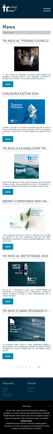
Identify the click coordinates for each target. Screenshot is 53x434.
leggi (7, 84)
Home (6, 32)
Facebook (30, 388)
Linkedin (30, 390)
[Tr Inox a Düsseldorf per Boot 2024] (14, 178)
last (38, 367)
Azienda (5, 388)
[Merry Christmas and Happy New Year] (20, 231)
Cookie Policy (7, 396)
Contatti (5, 390)
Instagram (30, 392)
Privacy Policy (7, 394)
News (4, 392)
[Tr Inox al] (14, 70)
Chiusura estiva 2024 (20, 93)
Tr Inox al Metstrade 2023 (25, 256)
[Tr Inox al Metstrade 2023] (20, 286)
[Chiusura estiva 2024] (20, 123)
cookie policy (26, 421)
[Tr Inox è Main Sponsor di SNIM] (20, 340)
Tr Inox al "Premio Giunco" (25, 41)
